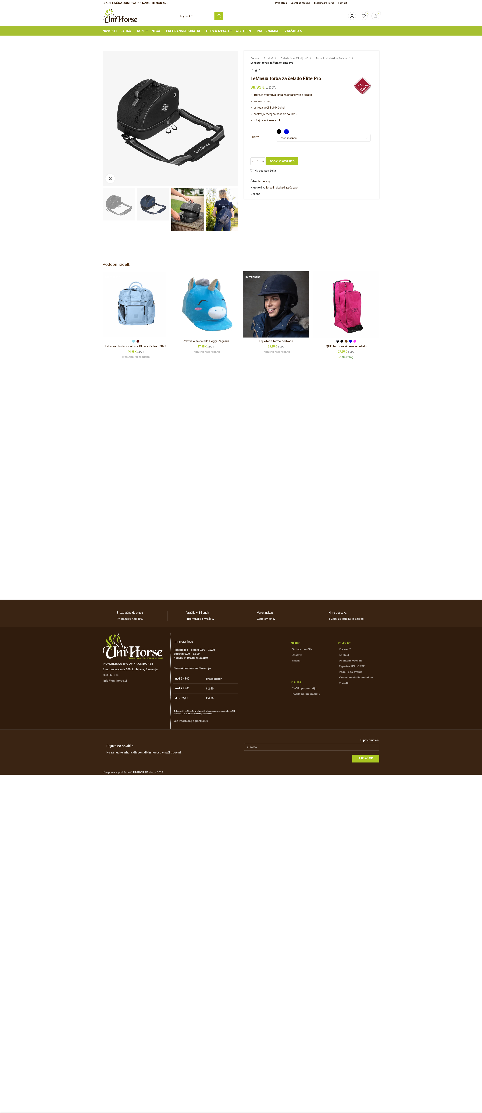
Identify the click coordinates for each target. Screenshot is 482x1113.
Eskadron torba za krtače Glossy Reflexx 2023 (135, 346)
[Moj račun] (352, 16)
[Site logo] (120, 15)
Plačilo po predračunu (306, 693)
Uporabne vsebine (350, 660)
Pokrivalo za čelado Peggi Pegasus (206, 341)
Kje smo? (345, 649)
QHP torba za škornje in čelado (346, 346)
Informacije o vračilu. (200, 618)
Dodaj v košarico (282, 161)
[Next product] (260, 70)
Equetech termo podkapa (276, 341)
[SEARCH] (218, 16)
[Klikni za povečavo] (110, 178)
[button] (107, 209)
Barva (255, 137)
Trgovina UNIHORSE (352, 666)
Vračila (296, 660)
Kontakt (344, 654)
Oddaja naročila (302, 649)
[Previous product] (252, 70)
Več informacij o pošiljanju (190, 720)
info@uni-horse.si (115, 680)
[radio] (279, 131)
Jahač (270, 58)
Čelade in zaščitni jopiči (295, 58)
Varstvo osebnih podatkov (356, 677)
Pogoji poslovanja (350, 671)
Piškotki (344, 683)
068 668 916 (110, 675)
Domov (255, 58)
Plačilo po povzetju (304, 688)
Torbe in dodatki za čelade (332, 58)
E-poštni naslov (369, 740)
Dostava (297, 654)
